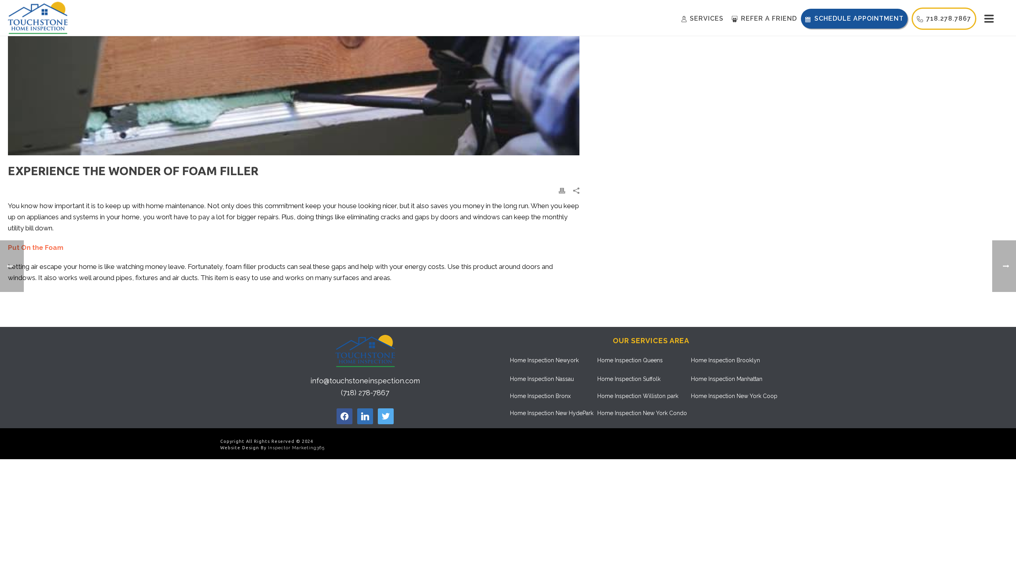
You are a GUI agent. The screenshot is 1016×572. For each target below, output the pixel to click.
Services (707, 18)
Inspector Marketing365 (296, 447)
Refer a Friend (769, 18)
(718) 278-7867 (365, 392)
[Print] (562, 190)
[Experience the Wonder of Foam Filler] (293, 95)
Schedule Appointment (859, 18)
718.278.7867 (948, 18)
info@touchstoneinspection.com (365, 381)
